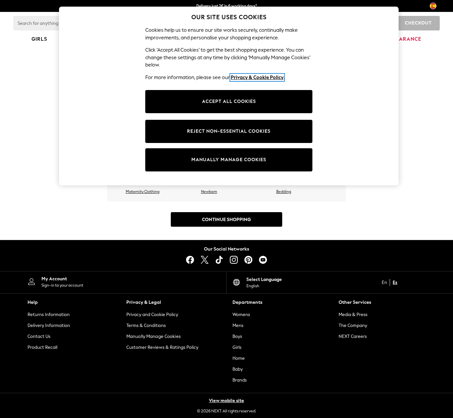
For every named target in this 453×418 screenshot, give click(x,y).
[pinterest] (248, 260)
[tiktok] (219, 260)
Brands (239, 380)
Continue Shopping (226, 219)
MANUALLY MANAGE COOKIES (228, 160)
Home (238, 358)
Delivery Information (49, 325)
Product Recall (42, 347)
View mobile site (226, 400)
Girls (236, 347)
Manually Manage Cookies (153, 336)
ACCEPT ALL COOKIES (229, 101)
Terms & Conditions (146, 325)
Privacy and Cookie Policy (152, 314)
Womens (241, 314)
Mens (237, 325)
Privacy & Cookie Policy (257, 77)
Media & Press (353, 314)
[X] (204, 260)
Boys (237, 336)
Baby (237, 369)
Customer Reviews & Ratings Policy (162, 347)
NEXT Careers (353, 336)
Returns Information (49, 314)
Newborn (209, 191)
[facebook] (190, 260)
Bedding (283, 191)
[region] (229, 96)
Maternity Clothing (143, 191)
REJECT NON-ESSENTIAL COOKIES (229, 131)
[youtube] (263, 260)
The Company (353, 325)
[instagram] (234, 260)
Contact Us (39, 336)
